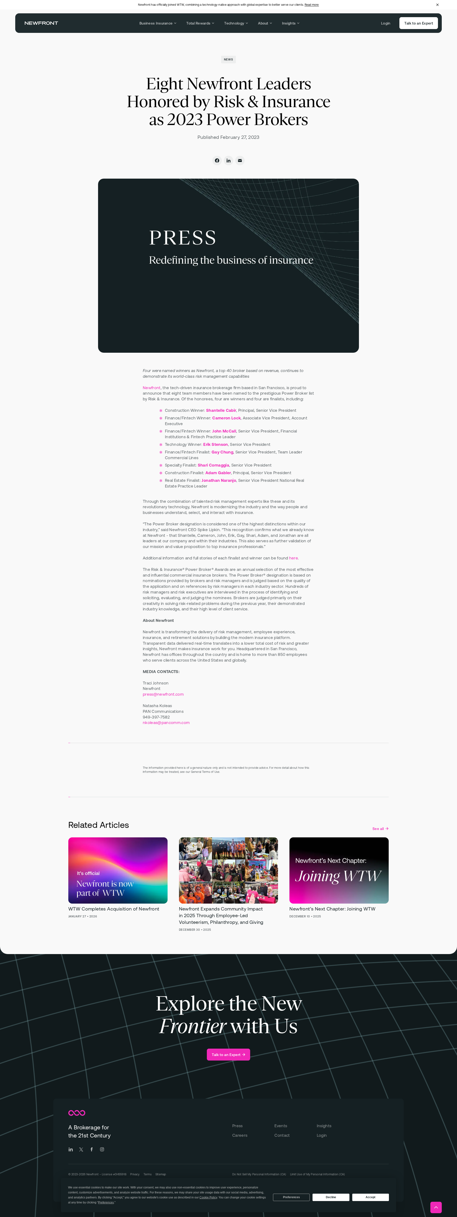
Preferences (291, 1197)
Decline (331, 1197)
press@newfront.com (163, 694)
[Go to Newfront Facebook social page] (91, 1149)
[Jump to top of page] (436, 1207)
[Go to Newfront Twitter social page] (81, 1149)
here (293, 558)
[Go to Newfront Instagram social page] (102, 1149)
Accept (370, 1197)
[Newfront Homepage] (41, 23)
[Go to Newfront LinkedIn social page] (70, 1149)
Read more (312, 4)
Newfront (152, 387)
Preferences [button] (106, 1202)
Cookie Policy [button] (208, 1197)
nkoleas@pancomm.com (166, 722)
